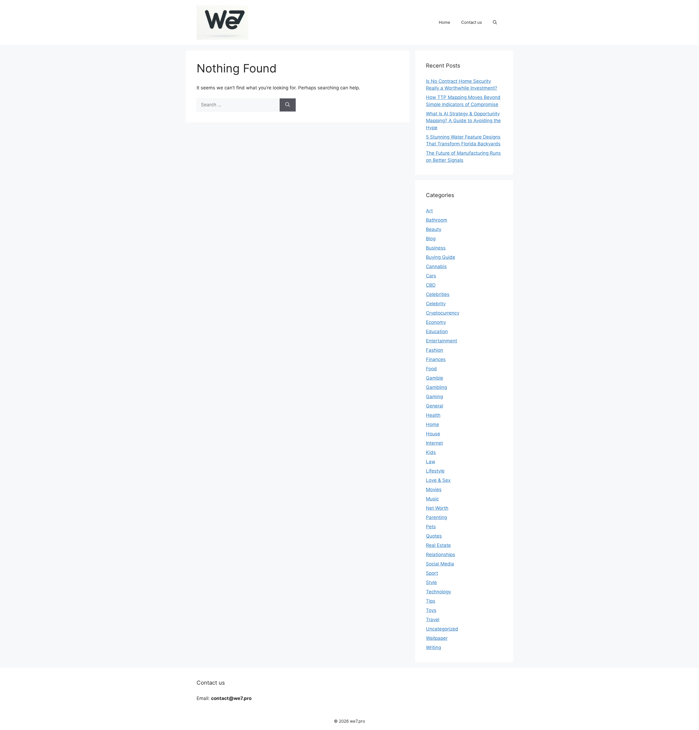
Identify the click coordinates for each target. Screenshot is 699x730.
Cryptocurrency (442, 313)
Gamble (434, 378)
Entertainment (441, 341)
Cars (431, 275)
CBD (431, 285)
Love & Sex (438, 480)
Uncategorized (442, 629)
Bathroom (436, 220)
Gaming (434, 396)
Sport (432, 573)
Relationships (440, 554)
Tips (430, 601)
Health (433, 415)
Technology (438, 591)
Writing (433, 647)
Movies (434, 489)
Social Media (440, 564)
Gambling (436, 387)
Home (444, 22)
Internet (434, 443)
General (434, 406)
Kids (431, 452)
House (433, 433)
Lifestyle (435, 471)
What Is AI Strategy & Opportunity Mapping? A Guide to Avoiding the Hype (463, 120)
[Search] (288, 105)
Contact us (471, 22)
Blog (431, 238)
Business (436, 248)
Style (431, 582)
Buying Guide (440, 257)
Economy (436, 322)
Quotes (434, 536)
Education (437, 331)
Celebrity (436, 303)
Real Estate (438, 545)
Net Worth (437, 508)
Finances (436, 359)
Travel (432, 619)
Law (430, 461)
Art (429, 210)
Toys (431, 610)
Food (431, 368)
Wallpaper (437, 638)
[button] (494, 22)
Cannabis (436, 266)
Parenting (436, 517)
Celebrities (437, 294)
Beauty (433, 229)
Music (432, 499)
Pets (431, 526)
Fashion (434, 350)
